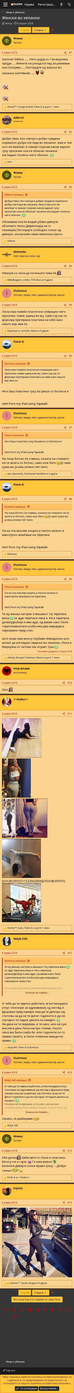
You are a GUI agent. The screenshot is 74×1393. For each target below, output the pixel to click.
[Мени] (5, 4)
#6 (70, 356)
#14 (70, 1150)
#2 (70, 132)
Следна (39, 30)
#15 (70, 1202)
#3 (70, 187)
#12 (70, 953)
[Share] (65, 53)
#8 (70, 499)
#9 (70, 579)
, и (23, 1047)
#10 (70, 682)
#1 (70, 52)
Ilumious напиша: (15, 363)
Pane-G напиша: (14, 435)
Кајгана (10, 1370)
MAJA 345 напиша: (16, 1080)
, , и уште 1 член (33, 106)
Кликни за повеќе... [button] (37, 992)
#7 (70, 427)
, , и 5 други (28, 330)
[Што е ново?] (61, 4)
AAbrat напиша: (14, 194)
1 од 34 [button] (25, 30)
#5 (70, 305)
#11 (70, 713)
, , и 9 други (30, 280)
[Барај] (69, 4)
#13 (70, 1072)
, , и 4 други (32, 473)
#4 (70, 266)
